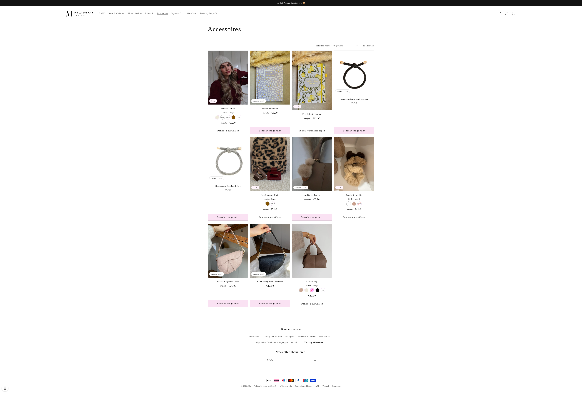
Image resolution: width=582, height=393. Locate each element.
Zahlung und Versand (272, 337)
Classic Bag (311, 281)
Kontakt (294, 342)
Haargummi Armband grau (228, 186)
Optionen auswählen (228, 130)
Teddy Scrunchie (354, 195)
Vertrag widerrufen (314, 342)
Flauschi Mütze (228, 108)
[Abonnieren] (314, 360)
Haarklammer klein (270, 195)
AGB (317, 386)
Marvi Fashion (254, 386)
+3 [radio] (323, 290)
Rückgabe (289, 337)
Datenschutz (324, 337)
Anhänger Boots (311, 195)
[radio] (217, 117)
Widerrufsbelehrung (307, 337)
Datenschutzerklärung (303, 386)
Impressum (254, 337)
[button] (134, 13)
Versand (326, 386)
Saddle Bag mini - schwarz (270, 281)
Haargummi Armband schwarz (354, 99)
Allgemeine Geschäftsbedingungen (271, 342)
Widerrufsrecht (286, 386)
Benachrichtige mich (270, 130)
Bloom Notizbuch (270, 108)
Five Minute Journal (312, 114)
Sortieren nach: (323, 46)
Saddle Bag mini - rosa (228, 281)
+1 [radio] (239, 117)
